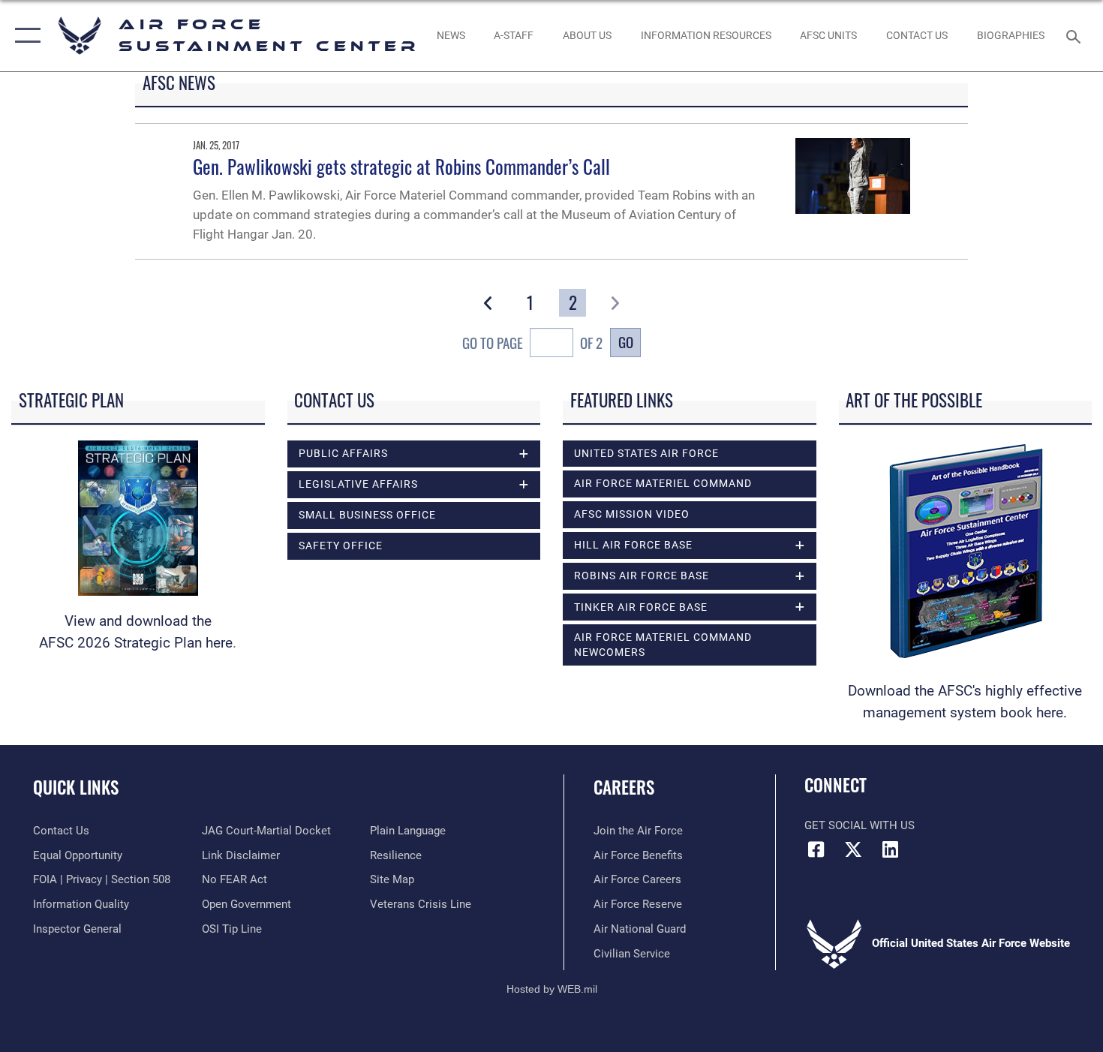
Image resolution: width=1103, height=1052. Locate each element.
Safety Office (341, 546)
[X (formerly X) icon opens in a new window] (853, 849)
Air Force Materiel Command (663, 483)
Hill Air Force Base (633, 545)
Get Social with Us (859, 825)
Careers (624, 787)
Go (625, 342)
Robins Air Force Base (641, 576)
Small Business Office (367, 515)
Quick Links (76, 787)
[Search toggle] (1075, 35)
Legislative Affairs (358, 484)
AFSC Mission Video (632, 514)
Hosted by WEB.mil (551, 989)
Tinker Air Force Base (641, 607)
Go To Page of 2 (532, 342)
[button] (24, 35)
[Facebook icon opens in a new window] (815, 849)
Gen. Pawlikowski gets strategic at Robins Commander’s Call (401, 166)
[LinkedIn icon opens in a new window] (890, 849)
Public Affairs (343, 453)
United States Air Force (646, 453)
